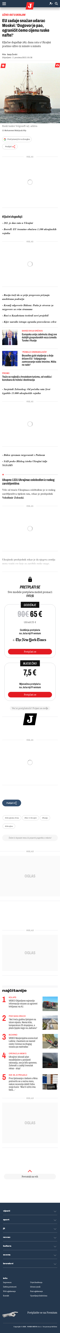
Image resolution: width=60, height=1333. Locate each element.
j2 (4, 1228)
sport (6, 1220)
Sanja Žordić (12, 54)
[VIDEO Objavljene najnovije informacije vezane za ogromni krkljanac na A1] (50, 1004)
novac (7, 1237)
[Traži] (56, 3)
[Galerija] (30, 93)
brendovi (8, 1264)
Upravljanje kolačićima (38, 1296)
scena (7, 1255)
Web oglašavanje (9, 1291)
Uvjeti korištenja (36, 1282)
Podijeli (8, 146)
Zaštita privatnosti (9, 1287)
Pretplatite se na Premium (42, 1312)
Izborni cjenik (35, 1287)
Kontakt (6, 1296)
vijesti (6, 1211)
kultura (7, 1246)
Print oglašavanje (36, 1291)
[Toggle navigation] (4, 3)
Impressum (7, 1282)
